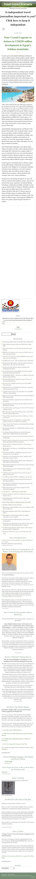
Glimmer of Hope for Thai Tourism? (12, 504)
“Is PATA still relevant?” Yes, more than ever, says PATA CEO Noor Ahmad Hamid (18, 392)
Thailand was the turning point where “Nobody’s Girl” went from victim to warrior (17, 457)
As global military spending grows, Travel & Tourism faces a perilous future (18, 408)
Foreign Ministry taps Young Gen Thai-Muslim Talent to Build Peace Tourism (18, 404)
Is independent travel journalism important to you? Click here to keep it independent (18, 18)
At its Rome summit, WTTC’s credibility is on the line (17, 477)
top (33, 877)
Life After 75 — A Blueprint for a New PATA (14, 491)
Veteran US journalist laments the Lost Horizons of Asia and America (18, 416)
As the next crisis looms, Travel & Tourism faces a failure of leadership (18, 437)
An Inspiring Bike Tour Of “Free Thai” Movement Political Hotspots (16, 498)
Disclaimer (4, 874)
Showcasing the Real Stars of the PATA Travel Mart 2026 (18, 342)
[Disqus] (18, 229)
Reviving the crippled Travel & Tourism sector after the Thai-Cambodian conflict (18, 484)
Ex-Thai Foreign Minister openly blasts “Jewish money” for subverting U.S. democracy (18, 528)
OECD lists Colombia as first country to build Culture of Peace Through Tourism (18, 353)
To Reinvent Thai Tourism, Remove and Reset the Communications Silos (16, 367)
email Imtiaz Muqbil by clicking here (12, 596)
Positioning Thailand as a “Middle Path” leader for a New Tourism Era (18, 428)
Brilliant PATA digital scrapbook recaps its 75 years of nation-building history (17, 380)
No (4, 323)
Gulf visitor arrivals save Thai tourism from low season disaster (17, 349)
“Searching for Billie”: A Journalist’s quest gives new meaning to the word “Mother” (17, 453)
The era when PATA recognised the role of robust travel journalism (17, 400)
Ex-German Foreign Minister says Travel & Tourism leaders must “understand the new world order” (16, 432)
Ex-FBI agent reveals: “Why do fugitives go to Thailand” (18, 360)
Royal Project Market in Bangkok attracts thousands (17, 502)
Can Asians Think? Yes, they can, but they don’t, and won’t (17, 532)
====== (18, 52)
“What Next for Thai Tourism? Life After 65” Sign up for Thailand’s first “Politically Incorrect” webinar (18, 524)
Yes (4, 322)
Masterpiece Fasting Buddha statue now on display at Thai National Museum (18, 508)
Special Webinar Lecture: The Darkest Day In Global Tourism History (17, 469)
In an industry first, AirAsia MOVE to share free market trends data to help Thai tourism (17, 372)
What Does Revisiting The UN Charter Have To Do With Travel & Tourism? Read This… (18, 412)
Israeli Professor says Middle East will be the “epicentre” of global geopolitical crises (18, 388)
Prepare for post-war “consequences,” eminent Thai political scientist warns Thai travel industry (16, 420)
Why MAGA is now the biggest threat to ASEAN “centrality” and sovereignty (15, 516)
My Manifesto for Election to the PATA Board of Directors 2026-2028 (18, 449)
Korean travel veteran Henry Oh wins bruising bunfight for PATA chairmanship (18, 396)
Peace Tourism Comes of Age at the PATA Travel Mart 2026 (17, 345)
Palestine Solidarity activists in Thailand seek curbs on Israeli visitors (17, 494)
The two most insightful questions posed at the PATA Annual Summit (17, 384)
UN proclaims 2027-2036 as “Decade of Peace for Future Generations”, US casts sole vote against (18, 363)
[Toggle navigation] (3, 29)
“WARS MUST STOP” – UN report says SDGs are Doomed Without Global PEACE (18, 376)
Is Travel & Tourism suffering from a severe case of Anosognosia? (16, 520)
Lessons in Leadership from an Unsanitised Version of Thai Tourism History (17, 480)
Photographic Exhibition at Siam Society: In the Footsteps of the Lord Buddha (18, 465)
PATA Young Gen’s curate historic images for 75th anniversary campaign (16, 488)
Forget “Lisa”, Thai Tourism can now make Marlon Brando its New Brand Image (18, 424)
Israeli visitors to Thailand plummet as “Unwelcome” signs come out (17, 445)
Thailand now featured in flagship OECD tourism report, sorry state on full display (18, 357)
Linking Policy (11, 874)
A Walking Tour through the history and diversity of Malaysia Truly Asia (17, 473)
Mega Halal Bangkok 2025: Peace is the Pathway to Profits (16, 512)
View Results (18, 329)
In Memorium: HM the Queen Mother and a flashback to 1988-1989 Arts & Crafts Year (18, 461)
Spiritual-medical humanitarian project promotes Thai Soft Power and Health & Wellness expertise (18, 441)
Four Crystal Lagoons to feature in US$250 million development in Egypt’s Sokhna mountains (18, 43)
